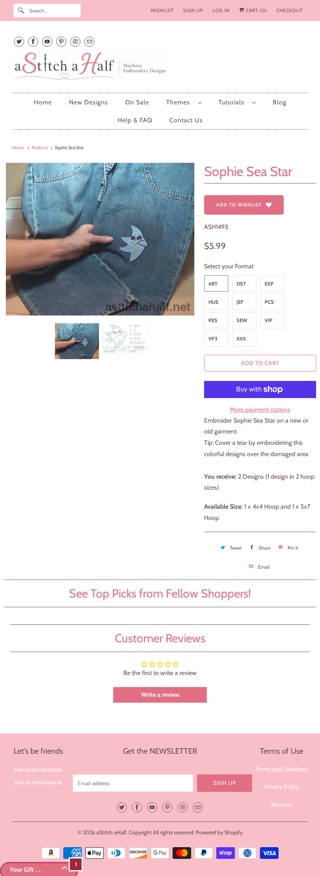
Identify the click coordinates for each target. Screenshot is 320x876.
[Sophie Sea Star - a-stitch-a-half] (100, 239)
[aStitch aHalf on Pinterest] (61, 41)
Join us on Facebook (38, 769)
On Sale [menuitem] (137, 102)
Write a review (160, 694)
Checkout (289, 10)
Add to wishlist (239, 205)
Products (40, 147)
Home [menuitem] (43, 102)
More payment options (260, 409)
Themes (180, 102)
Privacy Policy (282, 786)
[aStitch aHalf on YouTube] (47, 41)
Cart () (255, 10)
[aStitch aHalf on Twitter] (19, 41)
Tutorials (233, 102)
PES (212, 320)
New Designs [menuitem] (88, 102)
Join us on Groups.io (38, 782)
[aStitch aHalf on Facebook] (33, 41)
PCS (269, 302)
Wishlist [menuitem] (162, 10)
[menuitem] (183, 102)
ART (212, 283)
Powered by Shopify (219, 832)
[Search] (21, 11)
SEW (241, 320)
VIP (268, 320)
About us (281, 804)
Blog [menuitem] (279, 102)
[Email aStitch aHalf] (89, 41)
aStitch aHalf (111, 832)
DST (241, 283)
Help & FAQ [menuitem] (134, 120)
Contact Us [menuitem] (186, 120)
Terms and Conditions (282, 769)
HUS (213, 302)
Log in (221, 10)
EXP (269, 283)
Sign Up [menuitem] (193, 10)
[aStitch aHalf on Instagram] (75, 41)
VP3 (212, 338)
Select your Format (229, 266)
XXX (241, 338)
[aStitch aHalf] (160, 67)
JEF (240, 302)
